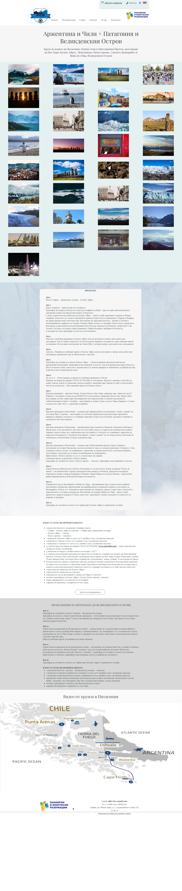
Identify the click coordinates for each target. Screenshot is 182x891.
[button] (90, 592)
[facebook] (140, 3)
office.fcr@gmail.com (117, 801)
